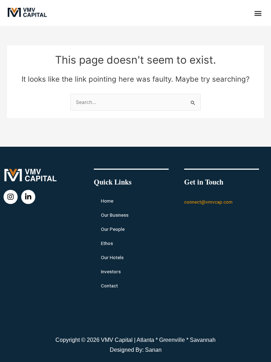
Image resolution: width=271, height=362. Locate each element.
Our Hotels (112, 257)
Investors (111, 271)
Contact (109, 285)
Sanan (153, 350)
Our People (113, 229)
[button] (258, 13)
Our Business (114, 215)
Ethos (107, 243)
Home (107, 201)
